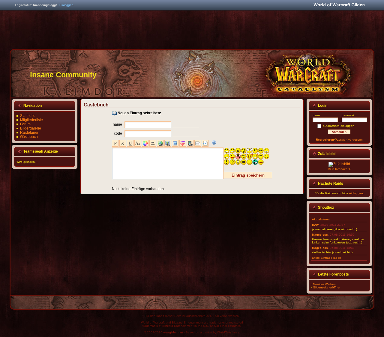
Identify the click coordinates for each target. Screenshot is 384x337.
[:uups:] (238, 156)
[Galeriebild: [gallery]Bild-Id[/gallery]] (175, 143)
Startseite (27, 116)
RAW (315, 224)
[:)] (232, 151)
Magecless (320, 234)
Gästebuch (29, 137)
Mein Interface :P (339, 169)
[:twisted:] (255, 156)
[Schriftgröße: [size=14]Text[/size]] (137, 143)
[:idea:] (238, 162)
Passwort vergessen (349, 139)
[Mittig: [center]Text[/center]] (152, 143)
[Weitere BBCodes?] (214, 142)
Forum (25, 124)
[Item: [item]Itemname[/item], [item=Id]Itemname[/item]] (182, 143)
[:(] (238, 151)
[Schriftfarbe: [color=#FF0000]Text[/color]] (145, 143)
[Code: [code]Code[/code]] (205, 143)
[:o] (244, 151)
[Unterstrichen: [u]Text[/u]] (130, 143)
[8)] (261, 151)
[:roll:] (261, 156)
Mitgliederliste (31, 120)
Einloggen (66, 5)
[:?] (255, 151)
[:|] (249, 162)
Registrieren (325, 139)
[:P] (232, 156)
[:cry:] (244, 156)
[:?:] (232, 162)
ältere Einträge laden (326, 257)
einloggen (356, 193)
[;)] (266, 156)
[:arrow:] (244, 162)
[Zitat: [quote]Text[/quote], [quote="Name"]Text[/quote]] (197, 143)
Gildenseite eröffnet (326, 287)
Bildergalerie (30, 128)
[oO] (249, 151)
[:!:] (227, 162)
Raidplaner (29, 132)
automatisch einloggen (338, 125)
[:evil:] (249, 156)
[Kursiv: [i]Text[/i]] (122, 143)
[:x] (227, 156)
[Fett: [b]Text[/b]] (115, 143)
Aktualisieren (321, 219)
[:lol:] (266, 151)
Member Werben (324, 284)
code (118, 133)
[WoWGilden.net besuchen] (339, 5)
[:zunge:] (261, 162)
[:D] (227, 151)
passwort (348, 115)
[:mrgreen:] (255, 162)
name (117, 124)
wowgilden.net (173, 332)
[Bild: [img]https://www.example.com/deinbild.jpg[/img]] (167, 143)
